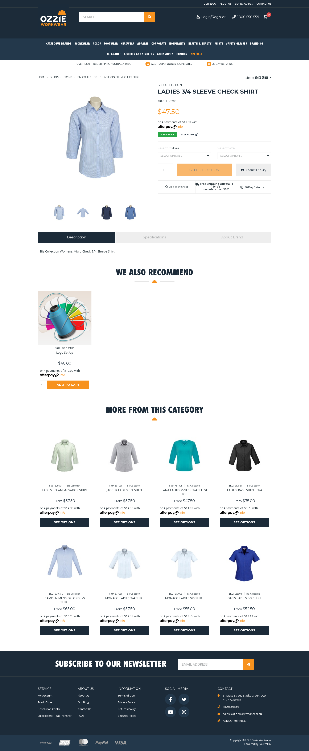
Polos (97, 43)
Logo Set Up (64, 352)
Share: (250, 78)
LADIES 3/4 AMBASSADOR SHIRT (65, 490)
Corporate (158, 43)
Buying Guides (244, 3)
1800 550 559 (248, 17)
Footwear (111, 43)
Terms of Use (126, 695)
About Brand (232, 237)
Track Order (45, 702)
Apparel (142, 43)
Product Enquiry (255, 170)
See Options (64, 522)
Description (76, 237)
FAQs (81, 716)
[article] (65, 343)
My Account (45, 695)
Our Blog (210, 3)
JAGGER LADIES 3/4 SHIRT (125, 490)
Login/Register (213, 17)
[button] (176, 187)
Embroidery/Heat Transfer (54, 716)
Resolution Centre (49, 709)
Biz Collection (170, 85)
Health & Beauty (199, 43)
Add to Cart (68, 385)
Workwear (82, 43)
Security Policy (127, 716)
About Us (225, 3)
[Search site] (149, 17)
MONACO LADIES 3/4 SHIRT (124, 598)
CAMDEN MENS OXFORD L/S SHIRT (65, 600)
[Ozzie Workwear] (53, 19)
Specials (196, 54)
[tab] (76, 237)
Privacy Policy (126, 702)
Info (180, 126)
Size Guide (187, 134)
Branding (256, 43)
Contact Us (263, 3)
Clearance (114, 54)
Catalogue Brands (58, 43)
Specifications (154, 237)
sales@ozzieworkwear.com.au (242, 714)
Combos (181, 54)
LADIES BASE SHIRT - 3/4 (244, 490)
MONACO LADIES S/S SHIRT (184, 598)
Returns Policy (127, 709)
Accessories (165, 54)
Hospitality (177, 43)
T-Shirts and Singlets (139, 54)
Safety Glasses (236, 43)
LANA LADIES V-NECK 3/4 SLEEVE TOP (184, 492)
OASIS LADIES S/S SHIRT (244, 598)
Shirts (218, 43)
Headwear (127, 43)
